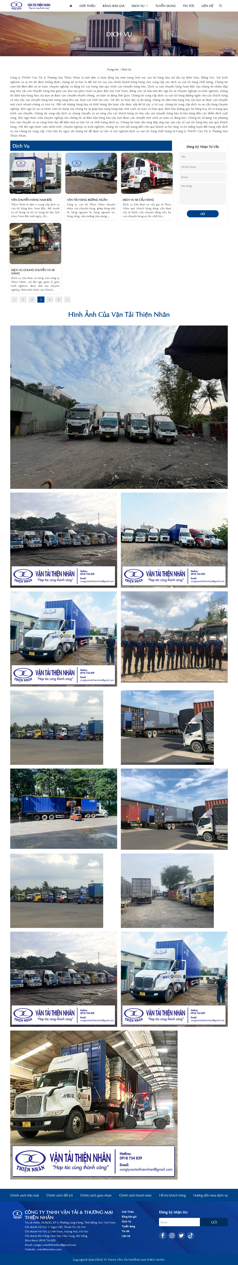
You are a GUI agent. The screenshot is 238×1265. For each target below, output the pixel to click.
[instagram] (172, 1235)
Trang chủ (112, 69)
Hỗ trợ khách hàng (172, 1195)
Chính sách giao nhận (96, 1195)
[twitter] (181, 1235)
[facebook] (162, 1235)
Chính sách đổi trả (59, 1195)
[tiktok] (190, 1235)
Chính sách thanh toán (135, 1195)
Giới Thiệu (87, 6)
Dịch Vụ (138, 6)
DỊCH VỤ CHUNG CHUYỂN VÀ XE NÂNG (33, 271)
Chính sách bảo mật (24, 1195)
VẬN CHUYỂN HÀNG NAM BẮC (31, 199)
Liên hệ (207, 6)
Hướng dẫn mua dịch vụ (210, 1195)
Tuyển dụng (165, 6)
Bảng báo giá (114, 6)
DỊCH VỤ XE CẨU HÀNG (138, 199)
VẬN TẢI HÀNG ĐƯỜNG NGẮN (87, 199)
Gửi (202, 214)
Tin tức (188, 6)
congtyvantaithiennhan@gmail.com (54, 1245)
